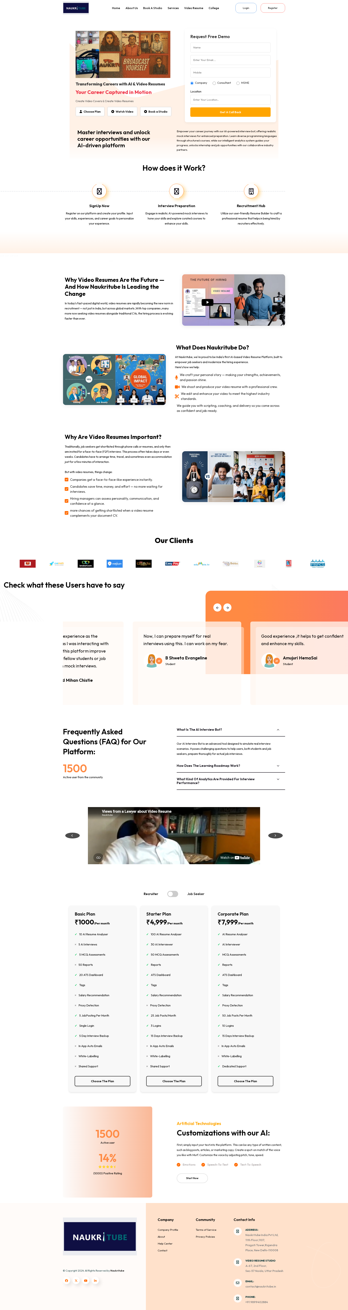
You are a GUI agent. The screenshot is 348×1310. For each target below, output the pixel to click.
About (161, 1236)
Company (201, 83)
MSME (245, 83)
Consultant (224, 83)
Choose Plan (92, 111)
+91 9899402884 (256, 1302)
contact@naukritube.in (260, 1286)
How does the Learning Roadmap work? (208, 766)
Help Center (165, 1243)
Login (246, 8)
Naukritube (117, 1270)
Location (195, 91)
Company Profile (168, 1229)
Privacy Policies (205, 1236)
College (214, 8)
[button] (217, 607)
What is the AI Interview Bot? (199, 729)
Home (116, 8)
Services (173, 8)
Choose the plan (102, 1081)
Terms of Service (206, 1229)
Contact (162, 1250)
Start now (192, 1178)
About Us (131, 8)
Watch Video (124, 111)
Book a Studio (152, 8)
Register (273, 8)
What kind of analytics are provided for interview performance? (216, 781)
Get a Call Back (230, 112)
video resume (193, 8)
